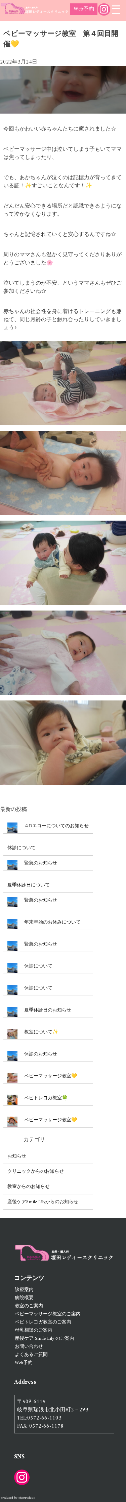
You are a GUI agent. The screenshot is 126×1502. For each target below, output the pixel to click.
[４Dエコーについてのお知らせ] (12, 829)
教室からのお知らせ (28, 1187)
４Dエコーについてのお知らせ (56, 826)
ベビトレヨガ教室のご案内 (43, 1322)
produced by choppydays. (18, 1498)
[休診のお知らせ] (12, 1057)
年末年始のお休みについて (52, 922)
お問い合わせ (29, 1346)
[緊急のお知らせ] (12, 866)
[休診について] (12, 969)
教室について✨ (41, 1032)
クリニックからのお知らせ (35, 1171)
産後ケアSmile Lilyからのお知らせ (42, 1202)
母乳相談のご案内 (33, 1330)
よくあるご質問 (31, 1355)
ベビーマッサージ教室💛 (50, 1076)
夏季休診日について (28, 885)
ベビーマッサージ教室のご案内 (48, 1314)
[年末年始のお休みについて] (12, 925)
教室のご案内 (29, 1306)
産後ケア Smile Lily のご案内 (44, 1338)
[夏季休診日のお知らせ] (12, 1013)
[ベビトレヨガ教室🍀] (12, 1101)
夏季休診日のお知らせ (47, 1010)
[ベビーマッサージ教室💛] (12, 1079)
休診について (21, 848)
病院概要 (24, 1298)
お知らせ (16, 1156)
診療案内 (24, 1290)
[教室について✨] (12, 1035)
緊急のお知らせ (40, 863)
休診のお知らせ (40, 1054)
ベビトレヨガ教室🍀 (46, 1098)
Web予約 (84, 9)
